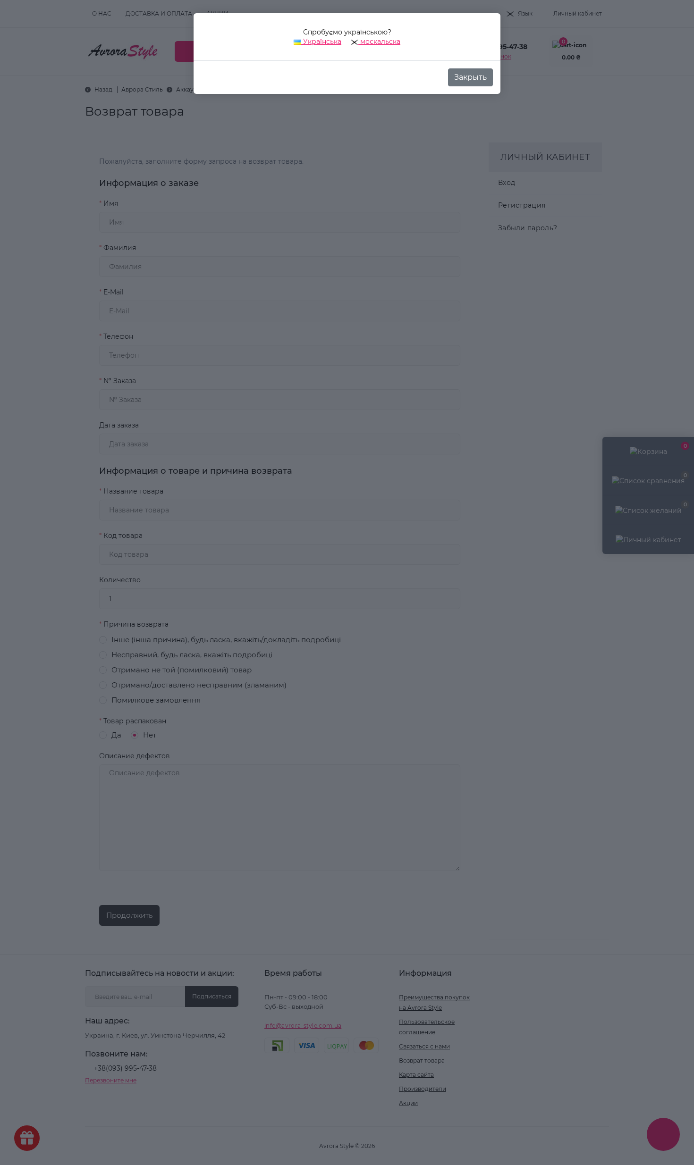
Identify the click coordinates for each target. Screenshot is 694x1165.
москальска (379, 41)
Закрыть (470, 77)
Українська (321, 41)
